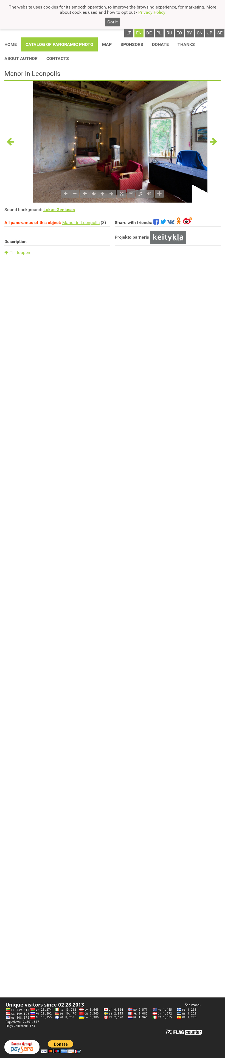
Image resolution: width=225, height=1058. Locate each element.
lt (128, 33)
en (139, 33)
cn (200, 33)
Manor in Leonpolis (81, 222)
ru (169, 33)
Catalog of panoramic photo (59, 44)
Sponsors (131, 44)
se (220, 33)
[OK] (179, 222)
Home (10, 44)
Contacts (57, 58)
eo (179, 33)
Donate (160, 44)
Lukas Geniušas (59, 209)
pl (159, 33)
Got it (112, 21)
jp (209, 33)
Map (107, 44)
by (189, 33)
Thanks (186, 44)
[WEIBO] (187, 222)
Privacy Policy (151, 12)
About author (21, 58)
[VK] (171, 222)
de (149, 33)
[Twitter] (163, 222)
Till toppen (19, 252)
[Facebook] (156, 222)
